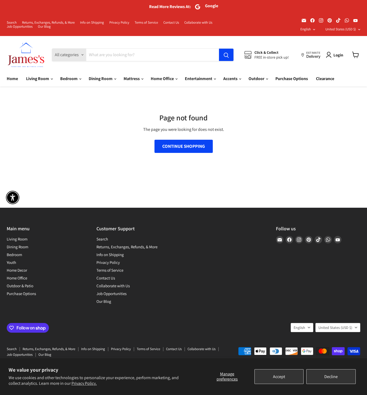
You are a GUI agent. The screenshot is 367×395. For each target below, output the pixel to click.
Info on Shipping (92, 23)
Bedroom (69, 78)
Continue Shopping (183, 146)
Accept (279, 376)
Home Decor (17, 270)
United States (340, 29)
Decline (331, 376)
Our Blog (44, 27)
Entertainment (199, 78)
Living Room (38, 78)
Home (12, 78)
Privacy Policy (119, 23)
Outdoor (257, 78)
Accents (230, 78)
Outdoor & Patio (20, 285)
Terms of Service (146, 23)
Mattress (132, 78)
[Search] (226, 55)
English (305, 29)
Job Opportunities (20, 27)
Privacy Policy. (84, 383)
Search (12, 23)
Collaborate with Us (198, 23)
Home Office (163, 78)
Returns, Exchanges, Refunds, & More (48, 23)
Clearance (325, 78)
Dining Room (101, 78)
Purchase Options (291, 78)
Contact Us (171, 23)
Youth (11, 262)
